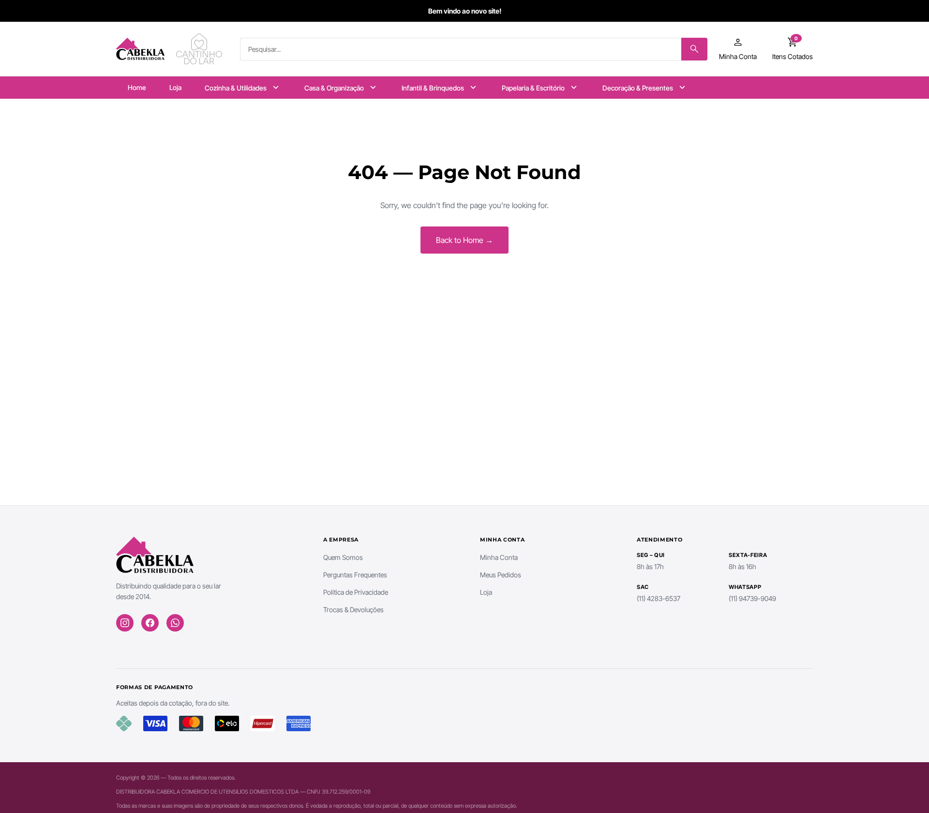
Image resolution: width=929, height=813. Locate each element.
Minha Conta (499, 557)
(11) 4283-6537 (658, 598)
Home (137, 87)
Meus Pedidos (500, 575)
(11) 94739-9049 (752, 598)
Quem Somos (343, 557)
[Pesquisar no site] (694, 49)
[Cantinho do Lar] (200, 48)
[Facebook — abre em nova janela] (150, 623)
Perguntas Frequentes (355, 575)
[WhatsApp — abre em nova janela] (175, 623)
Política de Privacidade (355, 592)
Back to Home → (464, 240)
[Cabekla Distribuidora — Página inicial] (140, 48)
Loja (175, 87)
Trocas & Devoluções (353, 609)
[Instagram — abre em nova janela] (125, 623)
